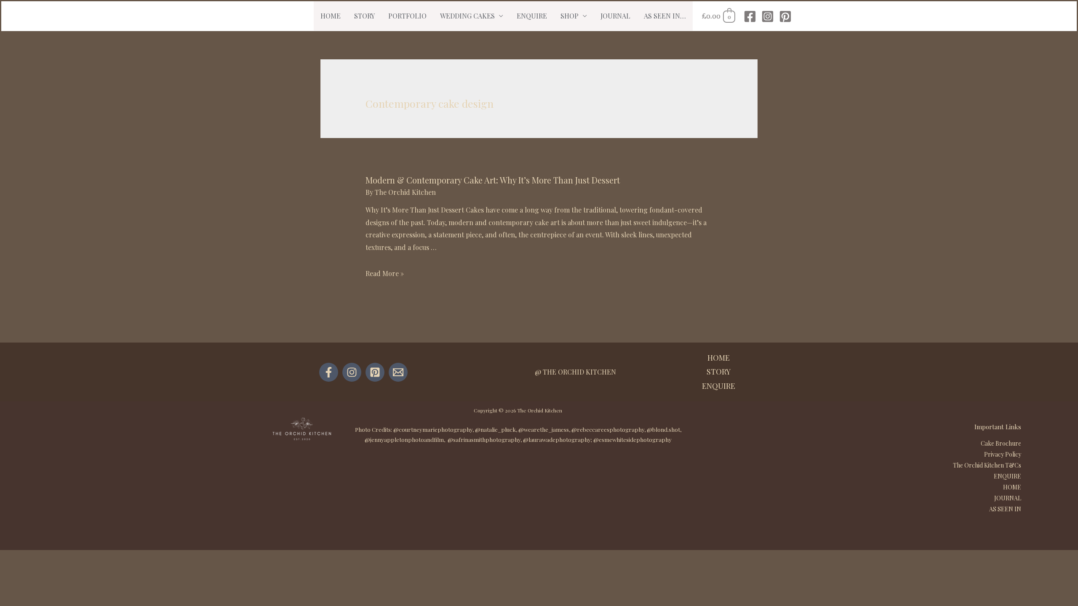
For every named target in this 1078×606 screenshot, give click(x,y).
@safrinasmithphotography (484, 439)
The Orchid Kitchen (539, 410)
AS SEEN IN (1005, 509)
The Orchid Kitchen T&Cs (987, 465)
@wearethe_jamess (543, 429)
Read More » (385, 273)
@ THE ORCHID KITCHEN (575, 371)
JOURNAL (615, 15)
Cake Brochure (1001, 443)
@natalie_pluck (495, 429)
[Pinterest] (785, 16)
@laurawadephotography (557, 439)
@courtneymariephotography (432, 429)
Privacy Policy (1002, 454)
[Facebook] (750, 16)
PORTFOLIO (407, 15)
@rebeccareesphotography (607, 429)
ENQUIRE (532, 15)
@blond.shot (663, 429)
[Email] (398, 372)
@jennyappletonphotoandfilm (404, 439)
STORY (364, 15)
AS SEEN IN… (665, 15)
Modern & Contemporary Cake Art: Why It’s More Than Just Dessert (493, 180)
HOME (330, 15)
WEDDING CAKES (467, 15)
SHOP (569, 15)
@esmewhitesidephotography (632, 439)
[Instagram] (767, 16)
